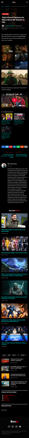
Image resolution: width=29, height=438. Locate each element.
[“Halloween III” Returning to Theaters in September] (5, 361)
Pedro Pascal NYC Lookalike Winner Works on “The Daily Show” (19, 122)
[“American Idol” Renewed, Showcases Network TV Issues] (14, 333)
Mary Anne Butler (10, 25)
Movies (14, 355)
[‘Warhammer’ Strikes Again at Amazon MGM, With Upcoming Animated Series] (14, 310)
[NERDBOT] (15, 2)
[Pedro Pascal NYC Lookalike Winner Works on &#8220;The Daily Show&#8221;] (19, 116)
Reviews (23, 355)
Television (5, 14)
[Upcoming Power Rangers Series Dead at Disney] (14, 243)
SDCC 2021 (6, 398)
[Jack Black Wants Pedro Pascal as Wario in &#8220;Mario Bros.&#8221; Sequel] (6, 116)
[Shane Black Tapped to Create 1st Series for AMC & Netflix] (14, 220)
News (9, 355)
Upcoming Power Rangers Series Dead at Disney (14, 252)
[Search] (27, 2)
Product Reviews (9, 395)
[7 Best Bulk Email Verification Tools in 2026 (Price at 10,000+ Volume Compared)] (5, 383)
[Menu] (2, 2)
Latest (4, 355)
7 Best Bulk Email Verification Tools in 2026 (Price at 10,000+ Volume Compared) (18, 383)
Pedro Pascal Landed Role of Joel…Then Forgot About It (7, 156)
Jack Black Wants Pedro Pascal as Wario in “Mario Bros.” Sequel (6, 122)
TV (18, 355)
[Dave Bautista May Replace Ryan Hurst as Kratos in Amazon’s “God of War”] (14, 288)
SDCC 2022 (6, 400)
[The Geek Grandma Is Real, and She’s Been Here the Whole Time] (5, 376)
